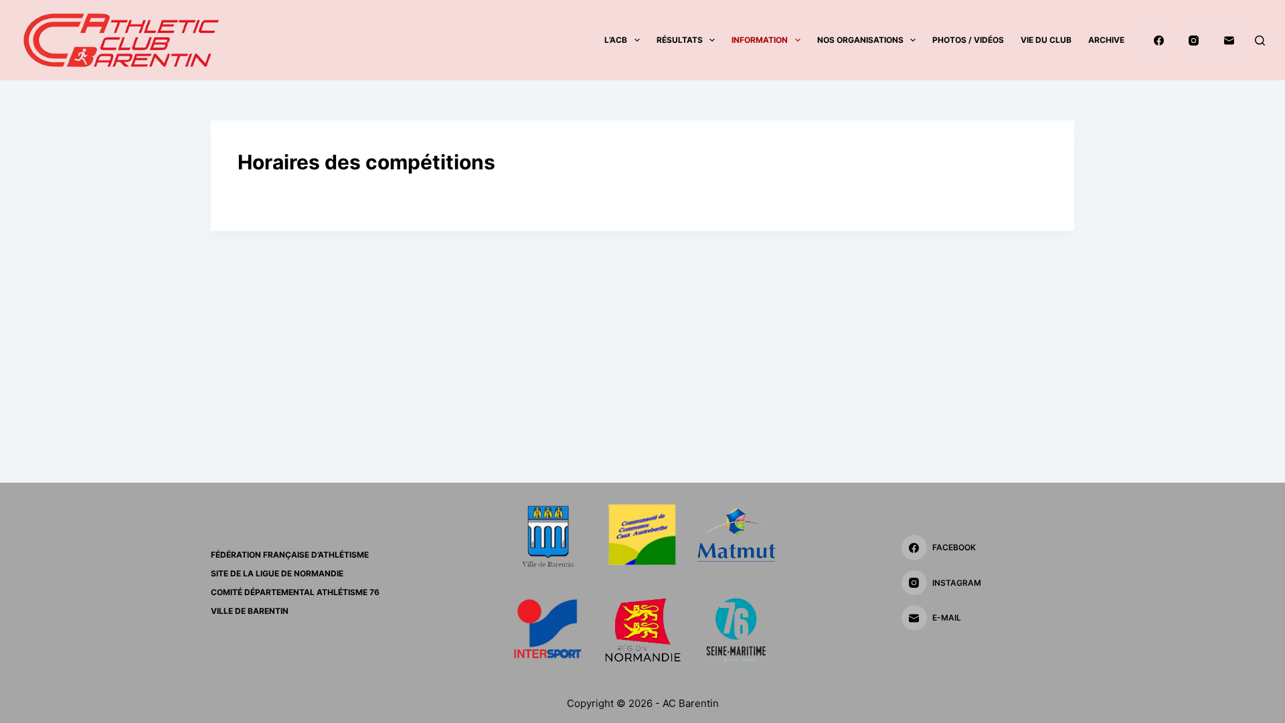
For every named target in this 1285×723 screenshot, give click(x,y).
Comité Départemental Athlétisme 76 (295, 592)
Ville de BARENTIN (249, 611)
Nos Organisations (860, 40)
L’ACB (615, 40)
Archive (1106, 40)
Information (760, 40)
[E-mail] (1229, 40)
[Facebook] (1159, 40)
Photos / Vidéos (968, 40)
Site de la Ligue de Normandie (277, 573)
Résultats (680, 40)
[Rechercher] (1260, 40)
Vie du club (1046, 40)
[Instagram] (1194, 40)
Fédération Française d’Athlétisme (290, 555)
